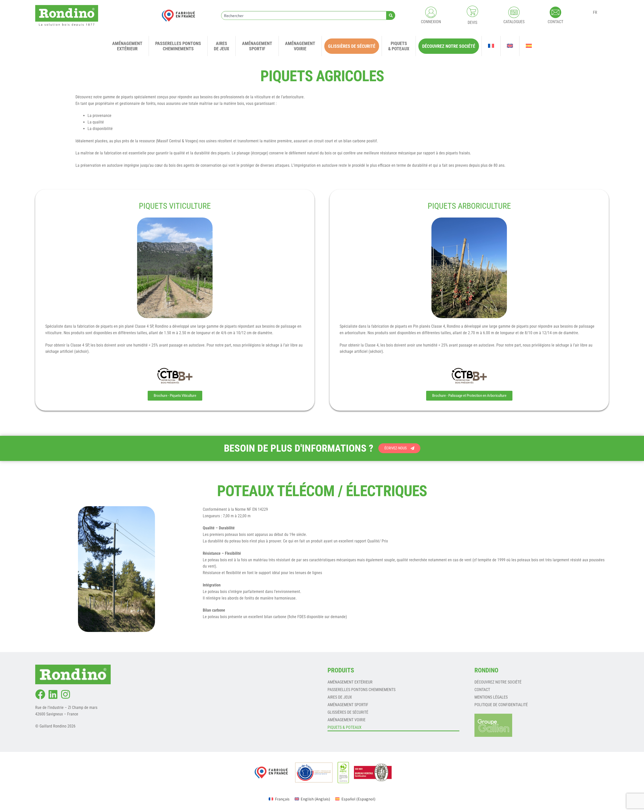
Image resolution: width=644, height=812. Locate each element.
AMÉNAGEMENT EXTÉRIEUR (350, 682)
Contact (482, 689)
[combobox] (303, 15)
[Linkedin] (53, 694)
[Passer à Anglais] (510, 46)
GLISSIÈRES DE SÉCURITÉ (348, 712)
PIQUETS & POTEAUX (344, 727)
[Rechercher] (390, 15)
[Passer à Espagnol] (529, 46)
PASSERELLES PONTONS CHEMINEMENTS (361, 689)
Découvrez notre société (497, 682)
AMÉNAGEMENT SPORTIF (348, 704)
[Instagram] (65, 694)
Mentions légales (491, 697)
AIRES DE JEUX (340, 697)
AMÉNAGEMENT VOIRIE (347, 719)
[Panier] (472, 11)
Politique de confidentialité (501, 704)
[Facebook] (40, 694)
